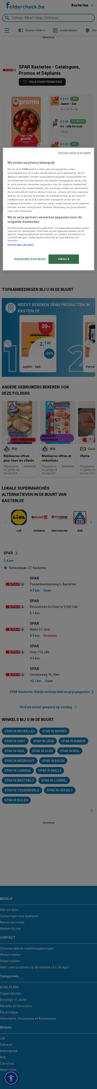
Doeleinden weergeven (30, 258)
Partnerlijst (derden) (20, 244)
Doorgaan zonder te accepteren (74, 152)
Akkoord (63, 258)
